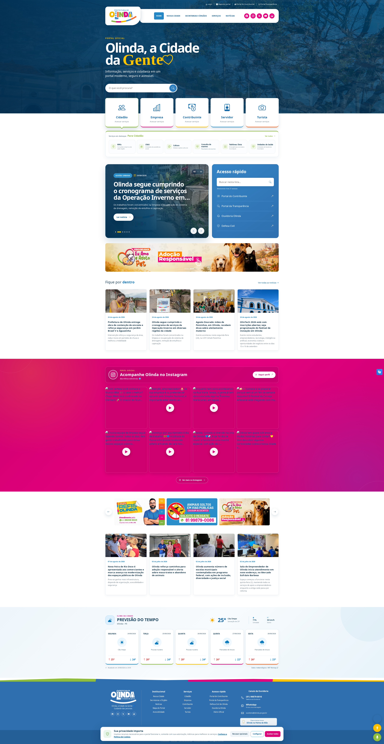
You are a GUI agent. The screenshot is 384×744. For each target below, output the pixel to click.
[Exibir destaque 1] (115, 231)
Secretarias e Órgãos (158, 700)
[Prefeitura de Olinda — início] (123, 16)
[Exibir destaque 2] (117, 231)
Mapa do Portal (159, 708)
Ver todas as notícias (267, 282)
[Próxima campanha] (275, 512)
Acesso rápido (219, 691)
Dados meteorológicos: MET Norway (264, 668)
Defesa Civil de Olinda (219, 704)
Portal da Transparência (218, 700)
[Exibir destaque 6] (129, 231)
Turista (187, 712)
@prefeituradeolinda (129, 378)
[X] (259, 15)
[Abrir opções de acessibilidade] (377, 728)
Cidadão (187, 696)
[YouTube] (265, 15)
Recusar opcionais (240, 734)
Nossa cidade (173, 16)
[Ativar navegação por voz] (377, 737)
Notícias (230, 16)
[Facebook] (246, 15)
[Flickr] (271, 15)
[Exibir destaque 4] (124, 231)
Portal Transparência (268, 4)
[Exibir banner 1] (186, 268)
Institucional (158, 691)
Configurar (257, 734)
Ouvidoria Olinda (219, 708)
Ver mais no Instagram (192, 480)
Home (159, 16)
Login (209, 4)
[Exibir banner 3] (197, 268)
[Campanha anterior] (108, 512)
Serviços (216, 16)
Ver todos (269, 136)
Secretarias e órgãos (196, 16)
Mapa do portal (224, 4)
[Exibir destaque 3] (121, 231)
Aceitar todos (272, 734)
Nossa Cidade (158, 696)
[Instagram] (253, 15)
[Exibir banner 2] (192, 268)
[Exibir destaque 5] (127, 231)
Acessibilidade (159, 712)
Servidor (187, 708)
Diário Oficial (219, 712)
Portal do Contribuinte (245, 4)
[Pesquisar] (173, 88)
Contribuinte (188, 704)
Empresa (187, 700)
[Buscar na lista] (270, 182)
